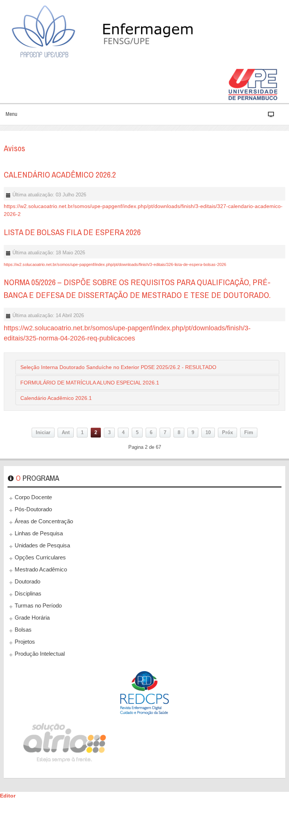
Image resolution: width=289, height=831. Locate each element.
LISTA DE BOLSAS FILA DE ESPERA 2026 (72, 232)
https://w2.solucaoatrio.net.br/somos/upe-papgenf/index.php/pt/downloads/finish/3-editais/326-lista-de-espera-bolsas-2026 (115, 264)
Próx (227, 432)
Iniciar (43, 432)
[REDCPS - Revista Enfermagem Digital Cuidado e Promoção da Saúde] (144, 693)
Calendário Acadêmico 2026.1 (56, 398)
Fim (248, 432)
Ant (66, 432)
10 (208, 432)
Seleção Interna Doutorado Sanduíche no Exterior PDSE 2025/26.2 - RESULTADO (118, 367)
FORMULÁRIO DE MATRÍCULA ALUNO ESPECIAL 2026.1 (89, 383)
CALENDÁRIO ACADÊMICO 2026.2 (60, 174)
